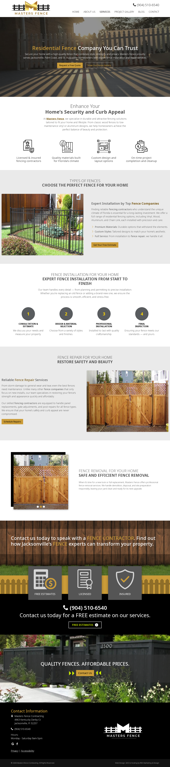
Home (75, 11)
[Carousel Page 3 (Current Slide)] (44, 507)
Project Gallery (124, 11)
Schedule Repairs (12, 421)
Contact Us (85, 673)
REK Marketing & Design (149, 763)
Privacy (14, 750)
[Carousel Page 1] (38, 507)
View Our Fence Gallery (99, 65)
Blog (141, 11)
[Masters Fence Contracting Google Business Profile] (13, 744)
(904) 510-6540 (147, 5)
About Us (89, 11)
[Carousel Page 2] (41, 507)
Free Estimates (83, 625)
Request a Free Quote (70, 65)
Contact (154, 11)
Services (105, 11)
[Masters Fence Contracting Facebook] (17, 744)
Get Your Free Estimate (105, 244)
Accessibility (27, 750)
